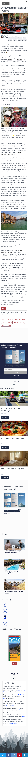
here (4, 698)
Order (14, 663)
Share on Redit (6, 325)
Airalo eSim (21, 695)
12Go (12, 705)
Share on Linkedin (20, 319)
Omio (7, 705)
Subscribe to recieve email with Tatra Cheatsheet (15, 366)
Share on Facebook (7, 319)
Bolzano (19, 59)
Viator (19, 690)
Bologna (9, 59)
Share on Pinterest (18, 322)
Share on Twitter (7, 322)
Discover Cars (13, 723)
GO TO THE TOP (14, 674)
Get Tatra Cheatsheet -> (12, 511)
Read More (5, 417)
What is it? (16, 375)
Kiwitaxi (19, 710)
